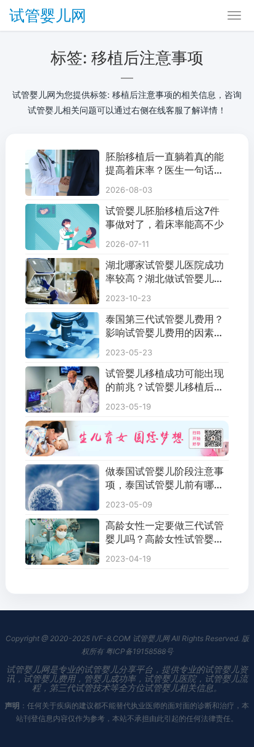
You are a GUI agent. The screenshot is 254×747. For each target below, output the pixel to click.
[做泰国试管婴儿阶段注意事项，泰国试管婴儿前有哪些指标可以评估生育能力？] (62, 472)
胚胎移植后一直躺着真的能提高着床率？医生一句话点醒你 (164, 163)
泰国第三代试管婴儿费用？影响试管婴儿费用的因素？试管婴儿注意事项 (164, 326)
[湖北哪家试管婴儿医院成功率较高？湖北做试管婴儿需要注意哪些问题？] (62, 265)
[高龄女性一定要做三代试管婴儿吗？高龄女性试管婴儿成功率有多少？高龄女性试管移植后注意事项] (62, 526)
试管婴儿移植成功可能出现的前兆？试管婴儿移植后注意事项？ (164, 380)
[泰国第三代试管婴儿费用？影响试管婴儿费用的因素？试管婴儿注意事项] (62, 320)
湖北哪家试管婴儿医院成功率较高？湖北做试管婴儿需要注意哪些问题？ (164, 272)
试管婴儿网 (47, 15)
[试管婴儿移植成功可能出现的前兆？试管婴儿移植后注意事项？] (62, 374)
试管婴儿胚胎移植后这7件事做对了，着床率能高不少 (164, 217)
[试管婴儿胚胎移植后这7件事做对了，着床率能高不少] (62, 211)
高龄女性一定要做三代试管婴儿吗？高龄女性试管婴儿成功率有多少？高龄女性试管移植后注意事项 (164, 532)
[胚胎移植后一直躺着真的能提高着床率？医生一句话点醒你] (62, 157)
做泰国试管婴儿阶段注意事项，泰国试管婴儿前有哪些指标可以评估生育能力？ (164, 478)
